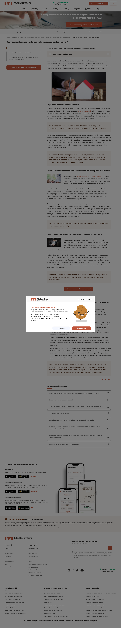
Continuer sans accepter (83, 301)
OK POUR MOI (81, 328)
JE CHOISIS (61, 328)
